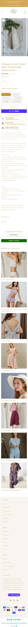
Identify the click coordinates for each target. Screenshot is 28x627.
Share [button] (4, 221)
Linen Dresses (6, 341)
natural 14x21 (6, 94)
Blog (4, 569)
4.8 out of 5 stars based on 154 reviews (14, 623)
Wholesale (6, 545)
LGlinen (11, 615)
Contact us (6, 507)
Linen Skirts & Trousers (9, 430)
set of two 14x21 (6, 98)
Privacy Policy (7, 562)
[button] (2, 11)
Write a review (14, 240)
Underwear (6, 535)
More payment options (14, 114)
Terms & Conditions (9, 566)
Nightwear (6, 538)
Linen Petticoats (7, 370)
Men (4, 549)
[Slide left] (10, 59)
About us (5, 559)
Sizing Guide (6, 511)
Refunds (5, 521)
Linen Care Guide (8, 514)
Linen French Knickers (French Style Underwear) (13, 310)
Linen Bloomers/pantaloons (11, 460)
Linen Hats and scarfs (8, 400)
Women (5, 531)
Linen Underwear (7, 279)
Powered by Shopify (18, 615)
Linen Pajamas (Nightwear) (10, 490)
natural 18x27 (17, 98)
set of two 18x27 (16, 101)
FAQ (4, 504)
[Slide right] (17, 59)
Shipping (5, 518)
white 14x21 (16, 94)
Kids (4, 542)
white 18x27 (6, 101)
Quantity (3, 81)
